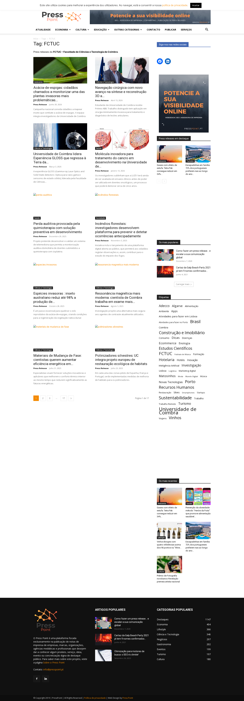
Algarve (177, 306)
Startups (201, 392)
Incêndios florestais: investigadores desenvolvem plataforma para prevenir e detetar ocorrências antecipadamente (121, 230)
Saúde (98, 148)
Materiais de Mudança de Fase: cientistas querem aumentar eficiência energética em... (57, 360)
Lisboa (162, 370)
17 (64, 398)
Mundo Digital (191, 376)
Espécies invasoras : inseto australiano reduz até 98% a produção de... (54, 297)
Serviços (186, 29)
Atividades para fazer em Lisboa (178, 316)
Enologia (184, 343)
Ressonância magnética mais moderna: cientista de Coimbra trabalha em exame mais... (118, 297)
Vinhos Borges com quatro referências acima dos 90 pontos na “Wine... (169, 544)
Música (203, 376)
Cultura (161, 571)
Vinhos (175, 418)
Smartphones (188, 392)
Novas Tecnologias (171, 382)
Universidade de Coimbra (177, 410)
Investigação (191, 365)
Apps (174, 311)
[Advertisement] (184, 212)
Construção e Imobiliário (182, 332)
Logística (172, 371)
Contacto (153, 29)
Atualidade (43, 29)
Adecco (164, 306)
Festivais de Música (182, 354)
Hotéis (181, 360)
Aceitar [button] (196, 5)
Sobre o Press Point (54, 662)
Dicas (176, 337)
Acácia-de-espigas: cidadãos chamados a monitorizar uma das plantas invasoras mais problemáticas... (59, 94)
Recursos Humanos (176, 387)
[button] (207, 29)
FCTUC (165, 353)
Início (35, 38)
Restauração (165, 392)
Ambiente (38, 82)
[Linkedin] (45, 678)
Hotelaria (166, 359)
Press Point (127, 698)
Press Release (40, 104)
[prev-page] (159, 181)
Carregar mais (182, 284)
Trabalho (199, 398)
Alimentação (191, 306)
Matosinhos (167, 376)
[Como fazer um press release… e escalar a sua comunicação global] (165, 255)
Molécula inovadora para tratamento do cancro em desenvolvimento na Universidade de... (121, 160)
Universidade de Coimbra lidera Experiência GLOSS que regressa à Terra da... (59, 158)
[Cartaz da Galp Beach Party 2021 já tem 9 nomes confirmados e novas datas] (165, 272)
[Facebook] (36, 678)
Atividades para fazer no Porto (173, 322)
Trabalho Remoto (167, 403)
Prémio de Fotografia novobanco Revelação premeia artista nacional (168, 578)
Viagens (162, 418)
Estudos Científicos (175, 348)
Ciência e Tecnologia (105, 82)
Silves (177, 392)
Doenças (187, 337)
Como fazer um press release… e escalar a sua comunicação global (193, 254)
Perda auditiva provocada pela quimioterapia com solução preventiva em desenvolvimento (57, 228)
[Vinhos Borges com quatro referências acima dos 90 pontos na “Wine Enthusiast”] (169, 530)
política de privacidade (174, 5)
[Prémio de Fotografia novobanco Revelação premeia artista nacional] (169, 564)
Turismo (190, 161)
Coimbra (163, 327)
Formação (198, 354)
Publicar (170, 29)
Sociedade (100, 218)
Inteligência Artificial (169, 365)
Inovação (192, 360)
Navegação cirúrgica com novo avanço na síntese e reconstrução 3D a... (120, 92)
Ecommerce (167, 343)
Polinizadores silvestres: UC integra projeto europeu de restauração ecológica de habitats (121, 360)
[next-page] (71, 398)
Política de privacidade (95, 698)
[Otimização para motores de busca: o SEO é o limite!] (103, 655)
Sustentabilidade (175, 397)
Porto (190, 381)
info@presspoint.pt (53, 669)
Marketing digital (187, 370)
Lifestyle (161, 537)
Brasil (195, 321)
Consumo (164, 337)
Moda (180, 376)
